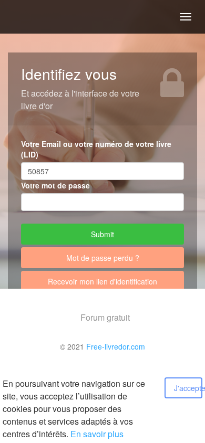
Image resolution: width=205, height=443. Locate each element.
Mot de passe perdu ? (102, 257)
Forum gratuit (105, 317)
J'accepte (188, 388)
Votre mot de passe (55, 185)
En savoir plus (97, 434)
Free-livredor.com (115, 346)
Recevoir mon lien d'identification (102, 281)
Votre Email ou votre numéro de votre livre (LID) (96, 149)
